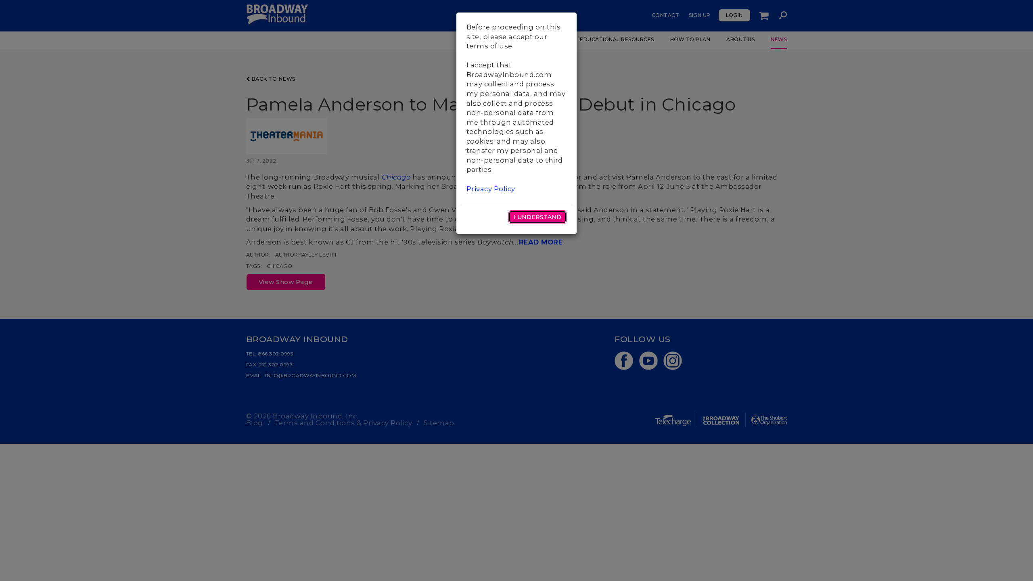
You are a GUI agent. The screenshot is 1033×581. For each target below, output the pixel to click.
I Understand (537, 217)
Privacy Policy (490, 189)
